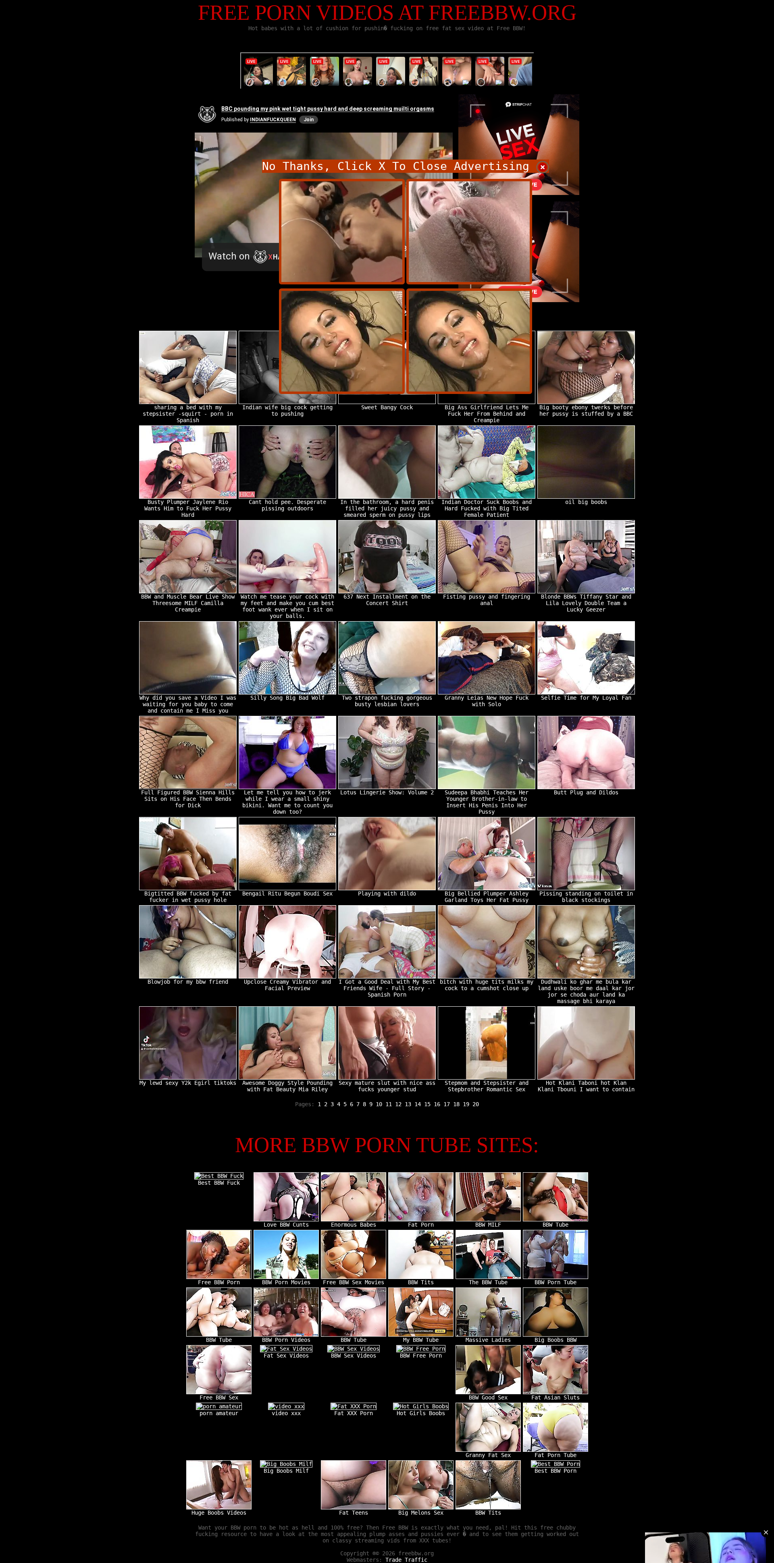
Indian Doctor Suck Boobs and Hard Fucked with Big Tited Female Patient (486, 508)
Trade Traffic (406, 1560)
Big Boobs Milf (286, 1471)
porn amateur (219, 1413)
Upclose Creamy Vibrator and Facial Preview (287, 984)
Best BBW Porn (555, 1471)
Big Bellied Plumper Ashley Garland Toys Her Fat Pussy (486, 896)
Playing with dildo (387, 893)
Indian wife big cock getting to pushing (287, 410)
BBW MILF (488, 1224)
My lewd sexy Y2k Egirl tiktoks (187, 1083)
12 (398, 1104)
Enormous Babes (353, 1224)
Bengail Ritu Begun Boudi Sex (287, 893)
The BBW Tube (488, 1282)
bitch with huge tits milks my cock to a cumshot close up (486, 984)
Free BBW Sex (219, 1397)
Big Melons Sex (420, 1512)
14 (417, 1104)
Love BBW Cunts (286, 1224)
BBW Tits (421, 1282)
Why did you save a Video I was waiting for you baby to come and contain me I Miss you (187, 704)
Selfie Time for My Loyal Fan (586, 697)
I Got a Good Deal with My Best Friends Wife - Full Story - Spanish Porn (387, 988)
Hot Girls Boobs (421, 1413)
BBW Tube (555, 1224)
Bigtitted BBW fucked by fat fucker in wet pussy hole (187, 896)
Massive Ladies (488, 1340)
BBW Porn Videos (286, 1340)
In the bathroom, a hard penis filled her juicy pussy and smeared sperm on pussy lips (387, 508)
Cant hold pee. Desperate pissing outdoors (287, 505)
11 (388, 1104)
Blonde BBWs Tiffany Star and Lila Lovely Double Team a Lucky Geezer (586, 603)
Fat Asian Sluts (555, 1397)
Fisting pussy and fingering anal (486, 599)
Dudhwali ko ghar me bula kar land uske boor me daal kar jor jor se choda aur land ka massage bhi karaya (586, 991)
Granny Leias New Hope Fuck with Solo (486, 700)
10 (379, 1104)
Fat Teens (353, 1512)
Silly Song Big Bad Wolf (287, 697)
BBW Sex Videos (353, 1355)
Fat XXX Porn (353, 1413)
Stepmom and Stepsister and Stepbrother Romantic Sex (486, 1086)
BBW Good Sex (488, 1397)
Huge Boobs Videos (218, 1512)
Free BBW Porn (219, 1282)
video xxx (286, 1413)
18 (456, 1104)
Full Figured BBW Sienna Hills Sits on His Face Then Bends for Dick (188, 798)
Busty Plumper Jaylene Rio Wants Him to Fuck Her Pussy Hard (187, 508)
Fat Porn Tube (555, 1455)
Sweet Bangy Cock (387, 407)
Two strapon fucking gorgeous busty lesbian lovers (387, 700)
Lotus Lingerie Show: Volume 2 (387, 792)
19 (466, 1104)
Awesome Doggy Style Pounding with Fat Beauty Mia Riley (287, 1086)
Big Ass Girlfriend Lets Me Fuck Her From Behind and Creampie (486, 413)
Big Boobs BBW (555, 1340)
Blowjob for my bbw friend (188, 981)
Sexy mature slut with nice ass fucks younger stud (387, 1086)
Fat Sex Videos (286, 1355)
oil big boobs (586, 502)
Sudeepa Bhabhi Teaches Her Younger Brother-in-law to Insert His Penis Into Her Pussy (486, 802)
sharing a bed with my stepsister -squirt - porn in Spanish (188, 413)
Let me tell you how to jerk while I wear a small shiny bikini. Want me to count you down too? (287, 802)
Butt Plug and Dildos (586, 792)
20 (475, 1104)
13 (408, 1104)
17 (446, 1104)
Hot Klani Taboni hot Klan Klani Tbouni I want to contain (586, 1086)
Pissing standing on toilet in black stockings (586, 896)
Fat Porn (421, 1224)
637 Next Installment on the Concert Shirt (387, 599)
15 (427, 1104)
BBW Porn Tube (555, 1282)
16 (437, 1104)
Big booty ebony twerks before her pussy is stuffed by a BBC (586, 410)
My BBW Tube (421, 1340)
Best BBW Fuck (219, 1183)
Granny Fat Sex (488, 1455)
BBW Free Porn (421, 1355)
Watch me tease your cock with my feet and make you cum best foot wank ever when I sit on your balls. (287, 606)
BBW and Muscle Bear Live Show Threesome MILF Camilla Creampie (188, 603)
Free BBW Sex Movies (353, 1282)
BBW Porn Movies (286, 1282)
